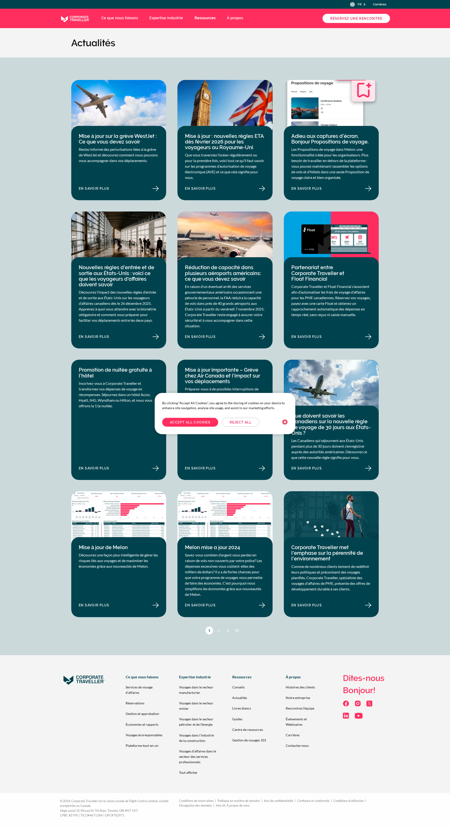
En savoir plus (103, 190)
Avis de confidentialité (278, 800)
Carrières (379, 4)
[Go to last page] (238, 630)
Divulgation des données (195, 805)
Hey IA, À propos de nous (233, 805)
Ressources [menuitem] (205, 18)
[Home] (75, 18)
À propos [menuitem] (235, 18)
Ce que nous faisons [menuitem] (119, 18)
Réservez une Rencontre (356, 18)
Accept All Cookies (190, 422)
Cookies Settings (285, 422)
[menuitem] (145, 690)
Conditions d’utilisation (348, 800)
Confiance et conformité (313, 800)
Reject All (240, 422)
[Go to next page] (227, 630)
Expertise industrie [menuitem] (166, 18)
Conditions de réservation (196, 800)
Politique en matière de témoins (239, 800)
